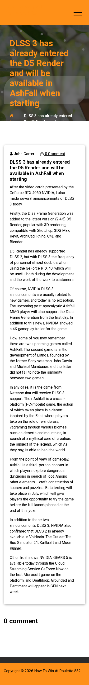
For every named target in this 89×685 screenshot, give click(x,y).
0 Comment (54, 154)
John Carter (23, 154)
